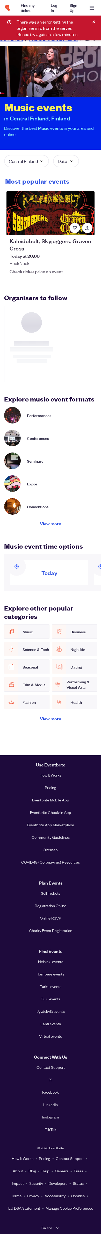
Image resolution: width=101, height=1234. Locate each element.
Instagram (50, 1117)
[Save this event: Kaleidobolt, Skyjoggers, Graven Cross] (75, 228)
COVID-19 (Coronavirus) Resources (50, 862)
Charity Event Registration (50, 930)
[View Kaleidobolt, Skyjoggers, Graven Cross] (50, 213)
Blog (32, 1170)
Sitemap (51, 849)
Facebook (50, 1092)
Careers (61, 1170)
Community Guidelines (51, 837)
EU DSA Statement (24, 1208)
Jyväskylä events (51, 1011)
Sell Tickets (50, 893)
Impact (18, 1183)
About (18, 1170)
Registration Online (50, 905)
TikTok (50, 1129)
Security (36, 1183)
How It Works (50, 775)
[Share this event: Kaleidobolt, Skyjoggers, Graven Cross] (87, 228)
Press (78, 1170)
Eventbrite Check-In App (50, 812)
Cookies (78, 1195)
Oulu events (50, 998)
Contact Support (51, 1067)
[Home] (7, 8)
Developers (57, 1183)
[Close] (94, 22)
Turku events (50, 986)
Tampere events (50, 974)
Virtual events (50, 1036)
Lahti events (50, 1023)
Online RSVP (50, 918)
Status (78, 1183)
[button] (26, 161)
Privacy (33, 1195)
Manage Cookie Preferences (69, 1208)
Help (45, 1170)
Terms (16, 1195)
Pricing (50, 787)
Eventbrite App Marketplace (50, 824)
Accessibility (55, 1195)
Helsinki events (50, 961)
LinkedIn (50, 1104)
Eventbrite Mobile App (50, 799)
